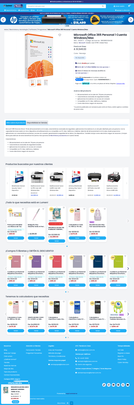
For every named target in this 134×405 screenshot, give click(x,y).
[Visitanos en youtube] (128, 385)
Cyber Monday (123, 362)
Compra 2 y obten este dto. (15, 230)
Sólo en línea (52, 220)
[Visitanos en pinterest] (118, 385)
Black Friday (122, 359)
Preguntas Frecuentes (34, 353)
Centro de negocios (85, 364)
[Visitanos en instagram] (109, 385)
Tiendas (6, 362)
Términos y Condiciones (56, 356)
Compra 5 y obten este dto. (15, 277)
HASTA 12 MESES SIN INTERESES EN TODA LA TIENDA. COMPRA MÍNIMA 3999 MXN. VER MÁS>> (67, 13)
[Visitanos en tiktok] (104, 385)
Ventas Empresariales (12, 375)
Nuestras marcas (10, 366)
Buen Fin (121, 356)
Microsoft (82, 43)
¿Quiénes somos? (10, 359)
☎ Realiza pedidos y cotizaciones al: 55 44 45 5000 (66, 1)
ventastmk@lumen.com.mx (87, 361)
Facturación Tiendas (33, 350)
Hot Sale (121, 350)
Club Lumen (8, 356)
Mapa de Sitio (8, 369)
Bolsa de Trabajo (10, 353)
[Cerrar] (129, 13)
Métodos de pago (54, 353)
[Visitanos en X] (123, 385)
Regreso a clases (124, 353)
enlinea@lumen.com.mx (86, 350)
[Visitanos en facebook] (113, 385)
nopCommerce (71, 393)
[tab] (67, 246)
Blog (5, 350)
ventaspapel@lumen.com (60, 364)
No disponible (80, 57)
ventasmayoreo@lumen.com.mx (89, 373)
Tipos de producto (10, 372)
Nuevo (92, 222)
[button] (6, 221)
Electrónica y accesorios (58, 135)
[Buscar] (103, 6)
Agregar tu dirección (123, 10)
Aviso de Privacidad (55, 350)
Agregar (16, 238)
